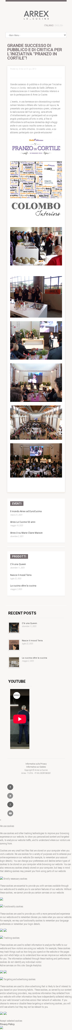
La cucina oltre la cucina (23, 585)
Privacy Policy (7, 1024)
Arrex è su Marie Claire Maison (26, 533)
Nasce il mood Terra (20, 575)
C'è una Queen (18, 564)
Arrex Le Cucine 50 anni (22, 522)
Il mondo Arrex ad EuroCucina (26, 511)
